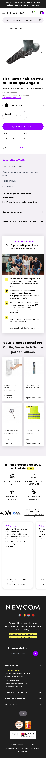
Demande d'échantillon (16, 683)
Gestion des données (30, 748)
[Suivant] (42, 52)
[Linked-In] (13, 615)
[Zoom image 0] (23, 52)
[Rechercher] (40, 20)
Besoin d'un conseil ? (15, 139)
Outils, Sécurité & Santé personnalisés (23, 349)
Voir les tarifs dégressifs (11, 98)
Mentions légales (13, 748)
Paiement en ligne (13, 686)
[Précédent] (4, 52)
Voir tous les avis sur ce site (34, 516)
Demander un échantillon (17, 134)
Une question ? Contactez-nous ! (25, 328)
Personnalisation (34, 88)
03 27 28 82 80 (12, 670)
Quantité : (9, 115)
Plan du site (23, 752)
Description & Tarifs (12, 88)
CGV (33, 745)
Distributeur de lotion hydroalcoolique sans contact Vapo (11, 390)
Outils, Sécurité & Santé (13, 29)
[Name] (23, 713)
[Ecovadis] (19, 725)
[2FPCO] (28, 725)
